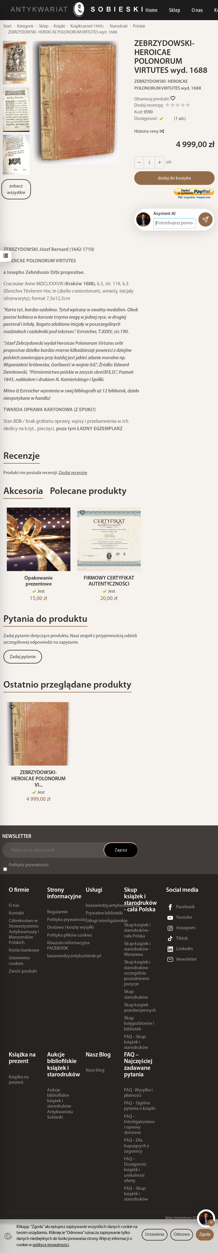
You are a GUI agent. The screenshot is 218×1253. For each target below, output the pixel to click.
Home (151, 10)
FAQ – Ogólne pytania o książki (140, 1106)
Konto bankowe (24, 950)
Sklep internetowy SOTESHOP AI (189, 1218)
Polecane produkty (88, 491)
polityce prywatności (51, 1245)
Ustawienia (154, 1235)
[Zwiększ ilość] (139, 162)
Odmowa (182, 1235)
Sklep (174, 10)
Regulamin (57, 912)
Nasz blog (95, 1070)
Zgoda (204, 1235)
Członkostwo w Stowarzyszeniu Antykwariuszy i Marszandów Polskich (24, 932)
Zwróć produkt (23, 971)
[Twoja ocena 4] (182, 106)
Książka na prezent (19, 1080)
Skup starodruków (136, 995)
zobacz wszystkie (16, 189)
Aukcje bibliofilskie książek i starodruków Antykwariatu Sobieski (60, 1104)
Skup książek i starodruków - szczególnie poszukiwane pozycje (137, 973)
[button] (75, 102)
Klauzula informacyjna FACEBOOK (68, 946)
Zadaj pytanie (23, 657)
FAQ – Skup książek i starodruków (136, 1042)
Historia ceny (147, 131)
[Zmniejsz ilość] (159, 162)
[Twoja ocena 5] (187, 106)
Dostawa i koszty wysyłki (70, 927)
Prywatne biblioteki (104, 913)
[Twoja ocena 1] (167, 106)
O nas (197, 10)
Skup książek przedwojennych (140, 1008)
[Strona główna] (78, 9)
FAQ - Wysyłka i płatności (138, 1093)
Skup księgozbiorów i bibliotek (139, 1023)
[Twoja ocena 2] (172, 106)
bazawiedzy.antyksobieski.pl (74, 956)
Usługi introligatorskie (106, 921)
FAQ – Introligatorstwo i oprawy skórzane (139, 1124)
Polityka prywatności (29, 865)
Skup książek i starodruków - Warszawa (137, 949)
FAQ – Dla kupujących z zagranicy (136, 1145)
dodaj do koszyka (174, 178)
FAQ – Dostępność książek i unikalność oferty (135, 1170)
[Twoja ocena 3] (177, 106)
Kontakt (16, 913)
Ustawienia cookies (19, 961)
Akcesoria (23, 491)
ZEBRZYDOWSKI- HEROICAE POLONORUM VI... (38, 779)
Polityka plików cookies (69, 935)
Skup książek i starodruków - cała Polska (137, 930)
